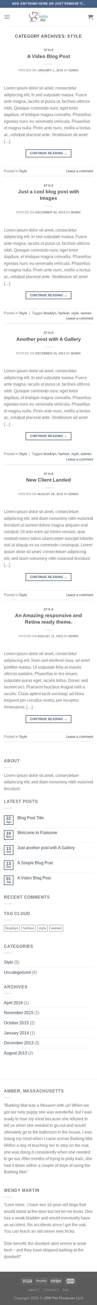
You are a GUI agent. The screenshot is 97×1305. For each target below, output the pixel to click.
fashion (63, 313)
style (75, 313)
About (34, 1290)
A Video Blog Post (48, 56)
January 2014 (16, 1033)
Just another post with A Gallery (46, 848)
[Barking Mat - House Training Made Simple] (38, 17)
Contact (51, 1290)
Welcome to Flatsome (37, 832)
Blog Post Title (30, 818)
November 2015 (18, 1012)
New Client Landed (48, 480)
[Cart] (90, 17)
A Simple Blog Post (35, 863)
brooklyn (50, 313)
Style (49, 50)
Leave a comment (79, 171)
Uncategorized (17, 972)
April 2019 (13, 1003)
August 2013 (15, 1053)
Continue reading (48, 153)
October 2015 (16, 1023)
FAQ (65, 1290)
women (86, 313)
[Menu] (7, 16)
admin (73, 70)
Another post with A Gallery (48, 339)
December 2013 (18, 1043)
